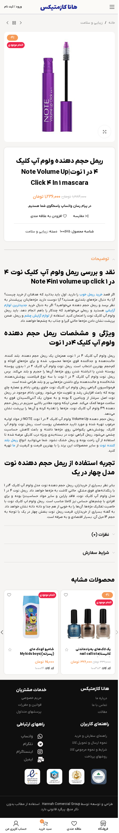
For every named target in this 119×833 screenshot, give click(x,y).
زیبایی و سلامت (92, 23)
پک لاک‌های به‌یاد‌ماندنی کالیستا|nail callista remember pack (93, 654)
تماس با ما (99, 705)
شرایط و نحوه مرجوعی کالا (88, 749)
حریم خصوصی (31, 698)
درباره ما (101, 698)
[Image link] (99, 776)
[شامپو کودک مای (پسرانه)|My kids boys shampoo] (31, 617)
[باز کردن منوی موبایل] (112, 6)
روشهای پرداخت (96, 756)
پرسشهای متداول (29, 712)
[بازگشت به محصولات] (14, 23)
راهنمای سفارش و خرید (90, 736)
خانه (111, 23)
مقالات (102, 712)
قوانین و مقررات (30, 705)
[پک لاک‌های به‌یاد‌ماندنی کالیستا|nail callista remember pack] (88, 617)
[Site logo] (59, 7)
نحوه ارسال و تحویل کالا (89, 743)
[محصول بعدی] (7, 23)
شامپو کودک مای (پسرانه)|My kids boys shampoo (37, 654)
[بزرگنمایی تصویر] (104, 131)
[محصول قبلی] (20, 23)
